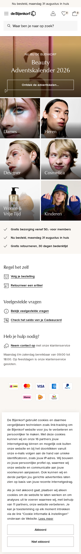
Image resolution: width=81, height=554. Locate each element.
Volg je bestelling (23, 276)
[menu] (6, 13)
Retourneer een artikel (27, 285)
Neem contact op (23, 345)
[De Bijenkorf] (23, 13)
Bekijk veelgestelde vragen (30, 311)
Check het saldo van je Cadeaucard (36, 320)
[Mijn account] (53, 13)
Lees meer (45, 518)
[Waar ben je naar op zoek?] (9, 25)
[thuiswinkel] (54, 399)
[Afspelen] (6, 90)
